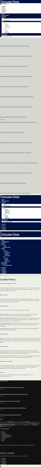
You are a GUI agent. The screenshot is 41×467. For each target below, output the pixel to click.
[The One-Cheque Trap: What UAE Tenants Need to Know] (3, 180)
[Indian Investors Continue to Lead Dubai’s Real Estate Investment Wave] (3, 94)
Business (4, 16)
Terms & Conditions (6, 436)
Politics (25, 423)
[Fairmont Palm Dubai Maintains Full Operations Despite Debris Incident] (3, 104)
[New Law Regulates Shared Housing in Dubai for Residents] (3, 114)
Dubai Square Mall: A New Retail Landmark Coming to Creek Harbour (16, 142)
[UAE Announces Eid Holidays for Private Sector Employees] (1, 385)
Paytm (23, 423)
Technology (5, 33)
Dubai (6, 24)
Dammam (7, 32)
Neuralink (13, 423)
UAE (4, 22)
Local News (7, 27)
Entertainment (7, 20)
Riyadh (6, 30)
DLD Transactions (7, 36)
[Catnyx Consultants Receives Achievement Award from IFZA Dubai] (3, 150)
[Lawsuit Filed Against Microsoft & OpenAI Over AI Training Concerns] (1, 392)
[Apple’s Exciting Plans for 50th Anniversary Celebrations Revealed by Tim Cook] (2, 119)
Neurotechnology (16, 423)
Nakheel (11, 423)
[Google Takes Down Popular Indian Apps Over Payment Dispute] (1, 406)
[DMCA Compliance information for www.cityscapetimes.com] (2, 451)
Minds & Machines (8, 423)
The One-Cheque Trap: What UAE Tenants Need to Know (13, 183)
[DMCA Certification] (7, 451)
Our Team (4, 438)
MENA (3, 21)
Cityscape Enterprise (20, 456)
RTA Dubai (21, 424)
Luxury (5, 423)
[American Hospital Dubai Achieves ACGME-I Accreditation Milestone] (3, 73)
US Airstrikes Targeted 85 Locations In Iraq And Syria (10, 414)
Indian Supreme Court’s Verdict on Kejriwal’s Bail (10, 401)
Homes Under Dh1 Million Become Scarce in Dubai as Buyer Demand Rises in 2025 (19, 162)
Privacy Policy (4, 434)
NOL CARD (22, 423)
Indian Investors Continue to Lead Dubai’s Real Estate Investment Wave (16, 96)
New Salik (19, 423)
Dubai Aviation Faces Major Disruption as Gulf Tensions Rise (13, 66)
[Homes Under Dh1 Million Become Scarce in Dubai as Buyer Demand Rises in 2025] (3, 160)
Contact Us (3, 453)
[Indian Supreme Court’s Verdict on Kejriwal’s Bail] (1, 399)
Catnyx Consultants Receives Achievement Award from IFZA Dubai (15, 152)
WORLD (12, 426)
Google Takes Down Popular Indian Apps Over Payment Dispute (13, 408)
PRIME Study (27, 423)
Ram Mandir (38, 423)
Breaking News (5, 15)
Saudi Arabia (26, 424)
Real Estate (4, 35)
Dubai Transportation (22, 421)
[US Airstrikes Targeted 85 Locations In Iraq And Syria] (1, 413)
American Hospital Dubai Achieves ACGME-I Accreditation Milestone (16, 76)
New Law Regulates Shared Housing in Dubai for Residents (13, 116)
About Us (4, 432)
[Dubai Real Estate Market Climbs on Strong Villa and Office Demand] (3, 53)
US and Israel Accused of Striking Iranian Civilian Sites (12, 132)
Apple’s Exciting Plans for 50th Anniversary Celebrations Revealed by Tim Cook (18, 122)
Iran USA (2, 423)
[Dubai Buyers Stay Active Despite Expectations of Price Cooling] (3, 43)
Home (3, 14)
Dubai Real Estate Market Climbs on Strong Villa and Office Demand (15, 56)
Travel (4, 19)
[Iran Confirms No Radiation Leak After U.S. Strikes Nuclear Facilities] (3, 170)
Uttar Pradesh (8, 426)
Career (3, 439)
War (10, 426)
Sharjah (7, 26)
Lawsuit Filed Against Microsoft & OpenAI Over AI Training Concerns (14, 394)
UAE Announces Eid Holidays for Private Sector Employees (12, 387)
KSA (4, 28)
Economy (28, 421)
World (3, 17)
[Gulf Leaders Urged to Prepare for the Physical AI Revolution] (3, 84)
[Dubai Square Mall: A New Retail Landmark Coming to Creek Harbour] (3, 140)
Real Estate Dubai (10, 424)
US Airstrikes (5, 426)
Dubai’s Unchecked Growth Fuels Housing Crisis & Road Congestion (15, 193)
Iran (0, 423)
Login (3, 440)
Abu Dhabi (7, 25)
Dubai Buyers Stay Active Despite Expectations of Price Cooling (14, 46)
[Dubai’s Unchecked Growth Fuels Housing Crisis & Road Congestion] (3, 190)
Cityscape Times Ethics (7, 435)
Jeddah (6, 31)
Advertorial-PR (10, 453)
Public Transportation (33, 423)
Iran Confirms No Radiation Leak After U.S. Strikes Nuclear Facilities (15, 172)
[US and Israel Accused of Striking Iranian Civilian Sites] (3, 129)
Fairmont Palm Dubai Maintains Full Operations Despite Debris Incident (16, 106)
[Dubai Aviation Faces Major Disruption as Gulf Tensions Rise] (3, 63)
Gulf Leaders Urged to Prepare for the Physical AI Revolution (14, 86)
